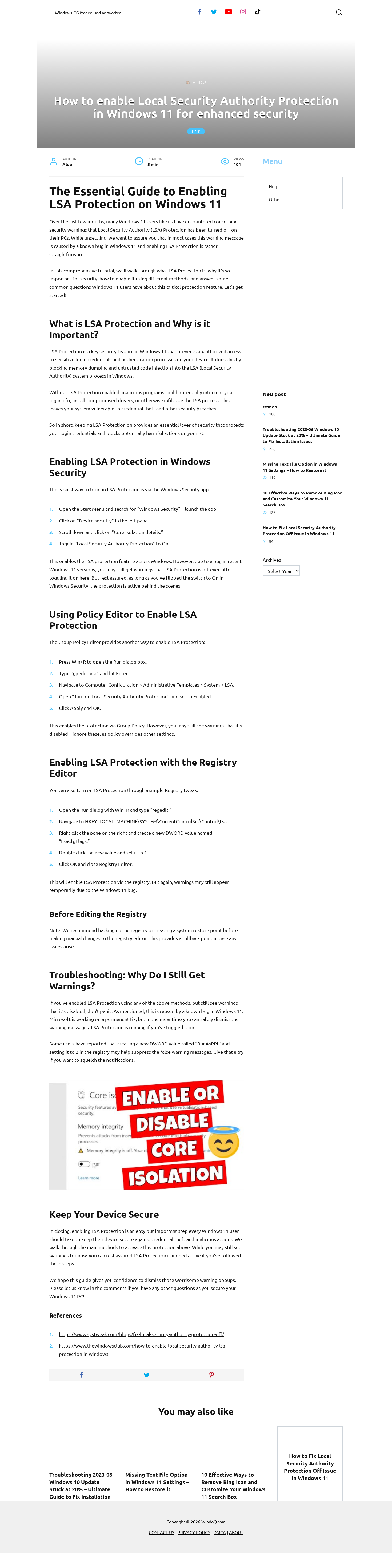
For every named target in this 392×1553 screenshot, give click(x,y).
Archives (272, 559)
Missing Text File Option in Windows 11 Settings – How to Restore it (300, 467)
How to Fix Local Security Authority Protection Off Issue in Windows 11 (299, 530)
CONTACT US (161, 1532)
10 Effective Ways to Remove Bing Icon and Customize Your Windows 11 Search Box (302, 498)
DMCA (220, 1532)
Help (196, 131)
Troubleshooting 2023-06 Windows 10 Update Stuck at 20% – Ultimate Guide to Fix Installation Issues (301, 435)
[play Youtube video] (146, 1135)
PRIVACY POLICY (194, 1532)
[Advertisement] (303, 300)
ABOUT (236, 1532)
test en (270, 406)
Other (275, 199)
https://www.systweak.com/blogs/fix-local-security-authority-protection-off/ (141, 1334)
